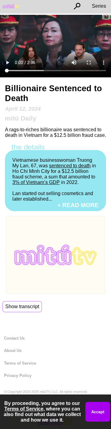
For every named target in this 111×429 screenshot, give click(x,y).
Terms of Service (20, 363)
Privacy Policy (17, 375)
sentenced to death (70, 165)
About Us (13, 350)
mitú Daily (20, 118)
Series (99, 6)
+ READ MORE (78, 205)
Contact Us (14, 338)
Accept (97, 412)
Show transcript (22, 306)
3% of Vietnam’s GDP (36, 182)
